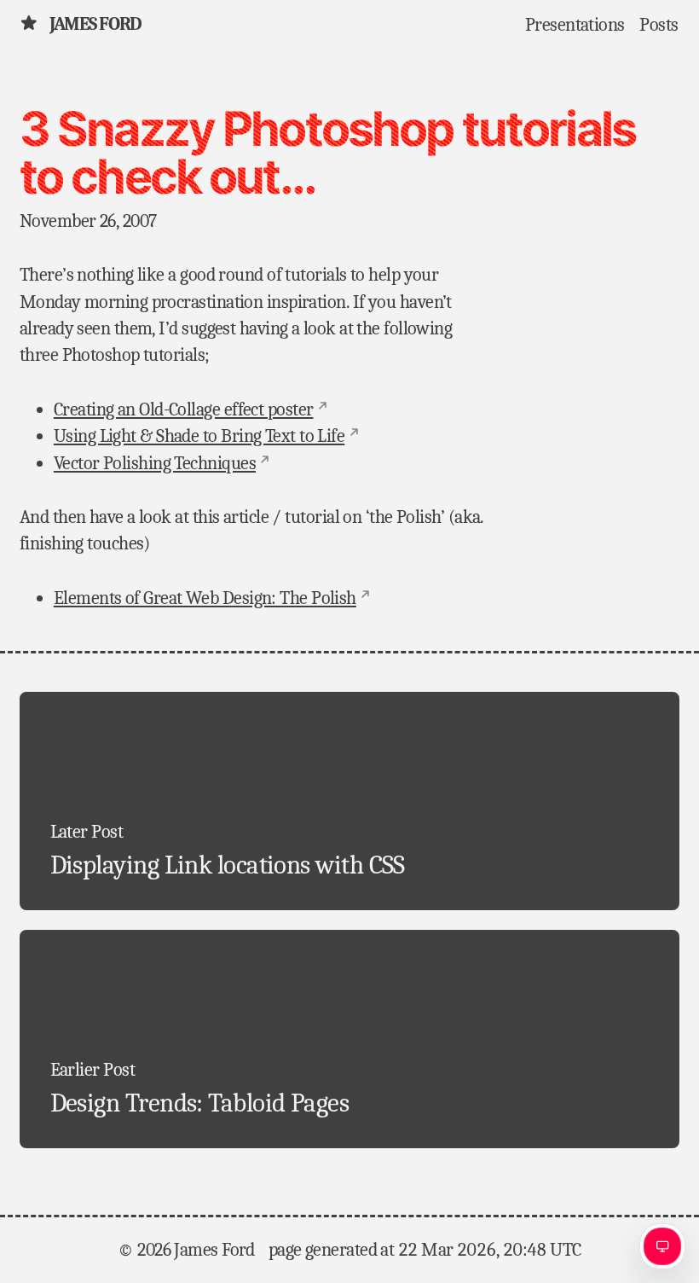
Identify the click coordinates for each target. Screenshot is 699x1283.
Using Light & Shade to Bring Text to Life (199, 436)
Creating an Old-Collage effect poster (184, 409)
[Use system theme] (662, 1246)
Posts (658, 24)
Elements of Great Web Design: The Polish (205, 598)
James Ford (95, 24)
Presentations (575, 24)
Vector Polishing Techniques (155, 463)
